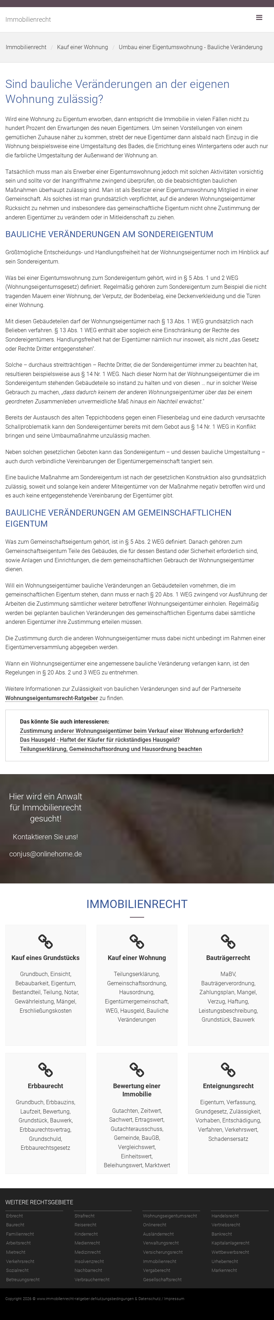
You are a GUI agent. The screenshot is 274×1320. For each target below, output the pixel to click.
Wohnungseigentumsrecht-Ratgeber (51, 698)
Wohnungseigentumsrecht (170, 1216)
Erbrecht (14, 1216)
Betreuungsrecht (23, 1279)
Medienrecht (87, 1243)
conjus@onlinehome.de (45, 854)
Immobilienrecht (28, 19)
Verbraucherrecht (92, 1279)
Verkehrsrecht (20, 1261)
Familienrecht (20, 1234)
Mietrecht (15, 1252)
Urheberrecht (225, 1261)
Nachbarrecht (88, 1270)
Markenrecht (224, 1270)
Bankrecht (222, 1234)
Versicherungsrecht (163, 1252)
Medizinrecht (88, 1252)
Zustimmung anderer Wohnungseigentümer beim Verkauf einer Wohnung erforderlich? (131, 730)
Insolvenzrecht (89, 1261)
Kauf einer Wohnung (82, 47)
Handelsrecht (225, 1216)
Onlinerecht (154, 1224)
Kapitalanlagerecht (230, 1243)
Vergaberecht (156, 1270)
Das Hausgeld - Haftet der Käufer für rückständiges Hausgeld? (100, 739)
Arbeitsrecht (18, 1243)
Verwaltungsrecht (161, 1243)
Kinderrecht (86, 1234)
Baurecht (15, 1224)
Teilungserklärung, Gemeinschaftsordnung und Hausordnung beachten (111, 749)
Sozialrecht (17, 1270)
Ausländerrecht (158, 1234)
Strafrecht (85, 1216)
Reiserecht (85, 1224)
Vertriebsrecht (226, 1224)
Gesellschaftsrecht (162, 1279)
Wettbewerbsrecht (230, 1252)
